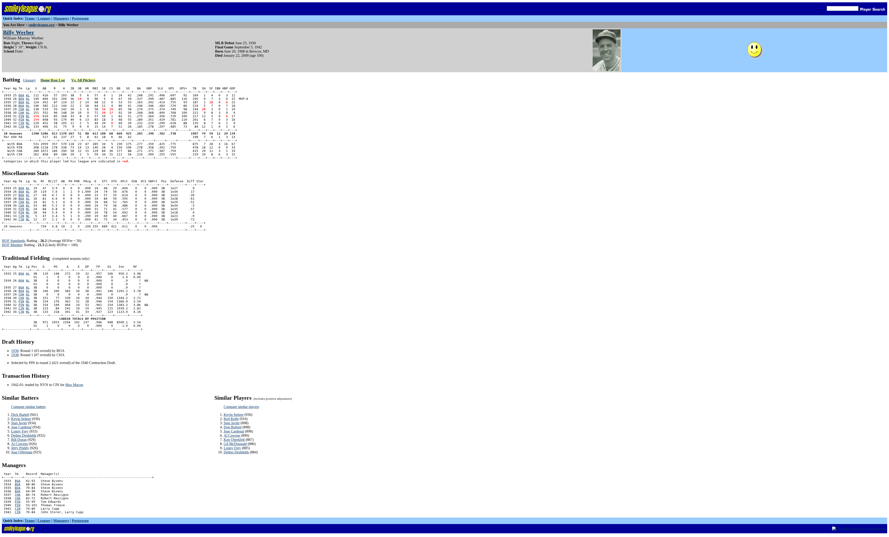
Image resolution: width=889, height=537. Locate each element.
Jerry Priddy (20, 448)
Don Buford (232, 427)
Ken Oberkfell (234, 440)
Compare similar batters (28, 407)
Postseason (80, 18)
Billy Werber (18, 32)
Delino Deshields (23, 435)
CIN (21, 123)
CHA (21, 109)
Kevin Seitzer (21, 419)
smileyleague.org (41, 25)
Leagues (44, 18)
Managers (61, 18)
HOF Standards (13, 241)
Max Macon (74, 385)
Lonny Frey (19, 431)
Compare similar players (241, 407)
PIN (21, 116)
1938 (15, 355)
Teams (30, 18)
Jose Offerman (21, 452)
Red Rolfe (231, 419)
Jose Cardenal (21, 427)
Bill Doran (19, 440)
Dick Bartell (20, 415)
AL (28, 95)
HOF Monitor (12, 245)
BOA (21, 95)
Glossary (29, 80)
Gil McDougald (235, 444)
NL (28, 116)
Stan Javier (19, 423)
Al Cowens (19, 444)
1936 (15, 351)
